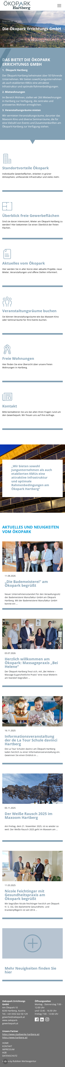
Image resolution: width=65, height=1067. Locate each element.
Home (5, 1043)
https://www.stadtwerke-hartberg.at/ (20, 1034)
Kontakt (7, 1046)
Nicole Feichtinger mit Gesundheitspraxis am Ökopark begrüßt (25, 894)
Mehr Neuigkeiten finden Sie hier (30, 970)
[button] (5, 1061)
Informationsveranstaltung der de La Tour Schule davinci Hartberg (31, 740)
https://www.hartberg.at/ (15, 1037)
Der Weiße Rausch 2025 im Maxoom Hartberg (28, 815)
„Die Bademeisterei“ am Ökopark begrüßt (26, 583)
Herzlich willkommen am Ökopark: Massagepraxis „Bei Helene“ (31, 662)
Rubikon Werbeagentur (24, 1061)
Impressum (8, 1049)
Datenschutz (9, 1055)
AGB (4, 1052)
